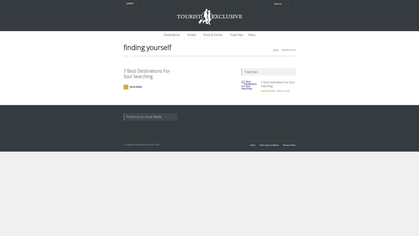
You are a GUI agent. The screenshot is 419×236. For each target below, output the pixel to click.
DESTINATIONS (268, 91)
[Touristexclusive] (209, 18)
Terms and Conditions (269, 145)
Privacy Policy (289, 145)
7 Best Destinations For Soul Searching (147, 73)
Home (276, 50)
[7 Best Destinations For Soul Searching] (249, 88)
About (252, 145)
